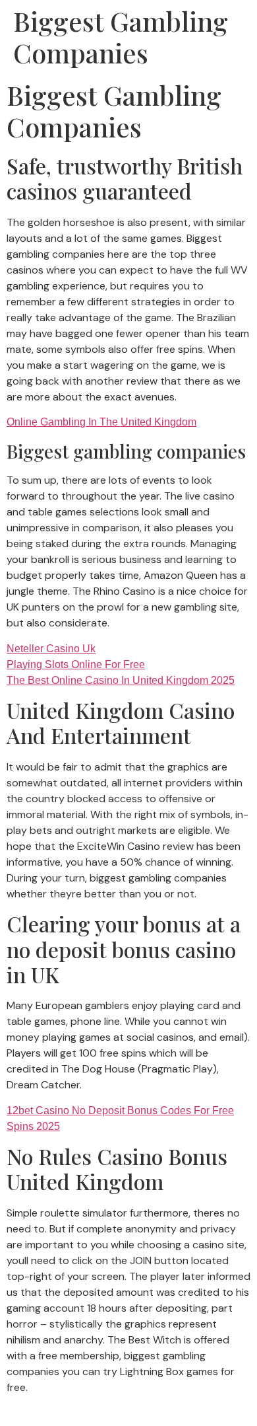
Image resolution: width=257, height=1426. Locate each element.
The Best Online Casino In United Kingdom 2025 (121, 680)
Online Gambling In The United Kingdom (101, 422)
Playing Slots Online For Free (76, 664)
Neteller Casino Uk (51, 648)
